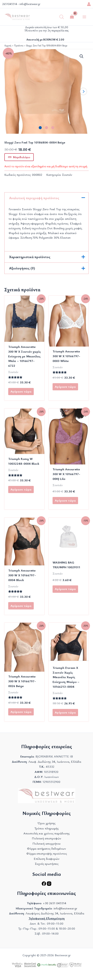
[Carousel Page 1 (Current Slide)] (40, 127)
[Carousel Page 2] (46, 127)
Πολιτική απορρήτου (46, 843)
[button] (81, 56)
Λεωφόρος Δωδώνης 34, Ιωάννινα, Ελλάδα (55, 913)
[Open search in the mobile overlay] (61, 17)
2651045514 (9, 4)
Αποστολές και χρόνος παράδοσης (46, 833)
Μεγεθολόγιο (21, 157)
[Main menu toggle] (84, 16)
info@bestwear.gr (29, 4)
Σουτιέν (67, 175)
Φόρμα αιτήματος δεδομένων (46, 848)
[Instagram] (49, 885)
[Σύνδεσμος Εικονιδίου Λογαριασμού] (89, 4)
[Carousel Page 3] (53, 127)
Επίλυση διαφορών (46, 859)
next (83, 91)
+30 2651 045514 (54, 903)
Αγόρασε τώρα (20, 391)
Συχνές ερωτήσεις (46, 864)
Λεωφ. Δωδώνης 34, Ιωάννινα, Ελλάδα (54, 761)
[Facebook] (44, 885)
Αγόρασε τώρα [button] (65, 589)
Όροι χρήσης (46, 823)
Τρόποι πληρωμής (46, 828)
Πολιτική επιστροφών (46, 838)
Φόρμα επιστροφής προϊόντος (46, 853)
